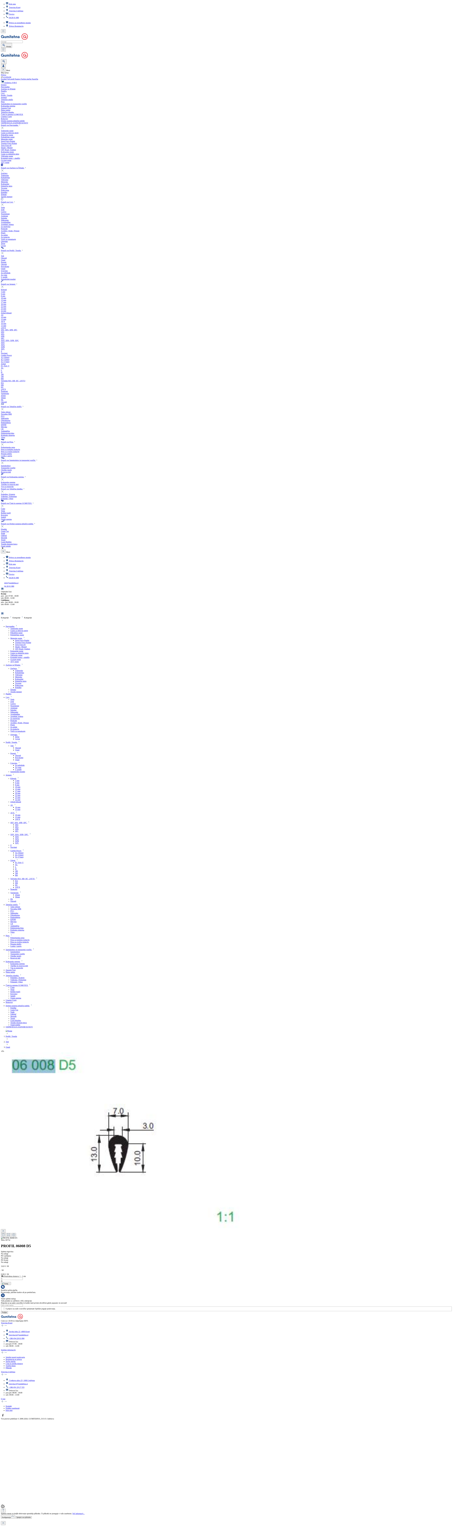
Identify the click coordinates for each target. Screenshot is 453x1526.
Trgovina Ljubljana (8, 1372)
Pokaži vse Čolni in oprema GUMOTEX (16, 503)
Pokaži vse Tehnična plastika (12, 489)
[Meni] (3, 31)
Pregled (4, 79)
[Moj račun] (3, 66)
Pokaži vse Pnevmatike (10, 125)
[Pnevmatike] (2, 166)
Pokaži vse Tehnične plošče (11, 407)
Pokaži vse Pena (7, 442)
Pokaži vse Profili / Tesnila (11, 251)
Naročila (35, 79)
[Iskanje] (4, 61)
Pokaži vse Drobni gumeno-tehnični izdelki (17, 524)
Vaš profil (11, 79)
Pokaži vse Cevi (7, 202)
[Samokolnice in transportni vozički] (3, 475)
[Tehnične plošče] (2, 440)
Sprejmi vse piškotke (23, 1517)
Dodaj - (7, 1284)
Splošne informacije (8, 1350)
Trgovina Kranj (6, 1323)
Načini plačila (26, 79)
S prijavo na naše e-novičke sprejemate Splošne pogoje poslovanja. (30, 1309)
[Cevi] (2, 248)
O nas (3, 1399)
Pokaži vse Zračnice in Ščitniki (12, 168)
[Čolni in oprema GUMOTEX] (2, 521)
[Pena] (2, 458)
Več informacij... (78, 1514)
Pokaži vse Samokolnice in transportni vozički (18, 460)
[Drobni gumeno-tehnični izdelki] (2, 548)
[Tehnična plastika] (2, 501)
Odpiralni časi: (6, 592)
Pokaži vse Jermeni (8, 284)
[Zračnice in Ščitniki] (2, 200)
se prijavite (7, 77)
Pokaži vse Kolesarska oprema (12, 477)
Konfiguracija (6, 1517)
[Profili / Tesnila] (2, 282)
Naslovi (18, 79)
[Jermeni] (2, 404)
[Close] (3, 1231)
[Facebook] (3, 1417)
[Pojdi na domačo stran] (15, 39)
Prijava (3, 75)
